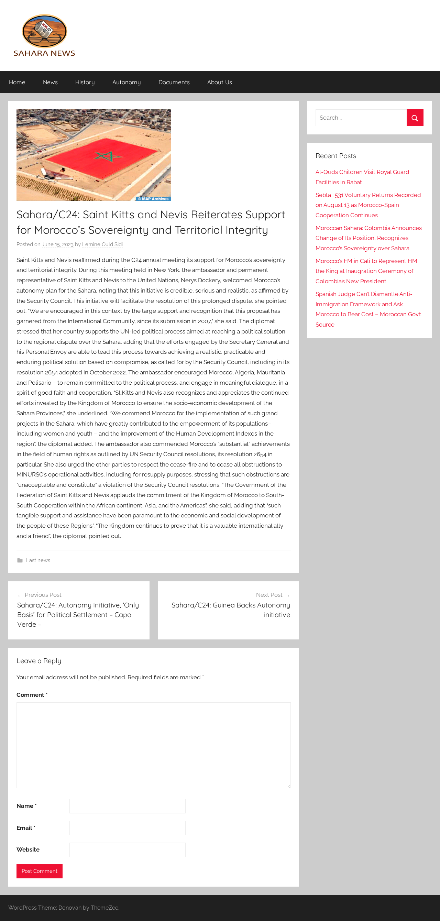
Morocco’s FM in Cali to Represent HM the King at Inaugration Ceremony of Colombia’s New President (366, 271)
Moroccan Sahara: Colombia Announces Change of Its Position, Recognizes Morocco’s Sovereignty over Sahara (369, 238)
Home (17, 82)
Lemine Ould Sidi (102, 244)
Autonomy (126, 82)
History (85, 82)
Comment (32, 694)
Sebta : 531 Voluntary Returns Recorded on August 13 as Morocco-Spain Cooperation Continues (368, 205)
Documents (174, 82)
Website (28, 849)
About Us (219, 82)
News (50, 82)
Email (25, 827)
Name (26, 805)
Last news (38, 560)
